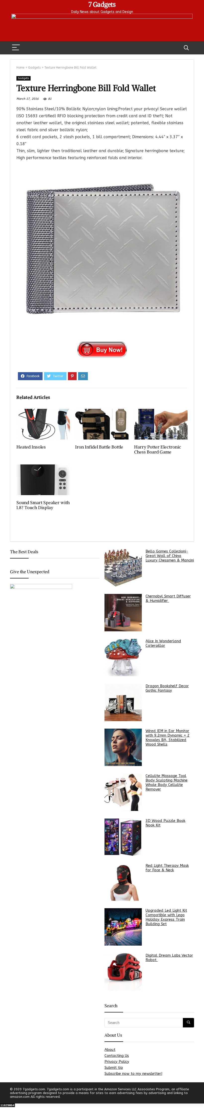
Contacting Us (116, 1055)
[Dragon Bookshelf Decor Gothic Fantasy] (123, 702)
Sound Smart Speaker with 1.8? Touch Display (43, 505)
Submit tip (113, 1067)
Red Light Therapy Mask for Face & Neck (167, 867)
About (109, 1049)
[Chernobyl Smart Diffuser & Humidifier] (123, 612)
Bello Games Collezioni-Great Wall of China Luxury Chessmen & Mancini (170, 555)
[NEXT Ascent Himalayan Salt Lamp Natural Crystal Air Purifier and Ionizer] (199, 1095)
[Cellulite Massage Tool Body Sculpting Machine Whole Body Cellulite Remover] (123, 792)
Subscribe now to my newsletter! (133, 1073)
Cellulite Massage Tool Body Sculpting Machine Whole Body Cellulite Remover (167, 782)
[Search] (186, 47)
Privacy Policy (116, 1061)
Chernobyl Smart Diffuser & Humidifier (168, 598)
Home (20, 67)
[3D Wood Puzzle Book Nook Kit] (123, 837)
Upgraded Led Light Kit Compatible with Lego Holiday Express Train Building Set (166, 917)
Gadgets (34, 67)
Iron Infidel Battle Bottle (99, 447)
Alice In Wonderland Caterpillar (163, 643)
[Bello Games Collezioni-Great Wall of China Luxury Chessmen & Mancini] (123, 567)
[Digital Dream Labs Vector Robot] (123, 972)
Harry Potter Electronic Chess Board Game (157, 449)
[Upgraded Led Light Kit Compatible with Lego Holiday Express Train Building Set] (123, 927)
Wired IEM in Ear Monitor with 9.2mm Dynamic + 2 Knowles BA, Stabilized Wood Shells (168, 738)
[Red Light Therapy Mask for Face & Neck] (123, 882)
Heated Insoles (31, 447)
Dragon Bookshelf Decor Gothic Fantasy (167, 688)
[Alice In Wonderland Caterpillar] (123, 657)
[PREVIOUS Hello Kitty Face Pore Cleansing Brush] (5, 1095)
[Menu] (16, 47)
